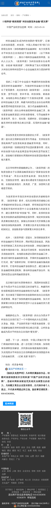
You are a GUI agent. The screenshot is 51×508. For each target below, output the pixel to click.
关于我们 (9, 490)
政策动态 (6, 439)
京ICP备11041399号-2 (40, 503)
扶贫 (9, 442)
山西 (32, 456)
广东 (18, 459)
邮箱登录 (26, 492)
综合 (40, 451)
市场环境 (32, 435)
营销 (33, 471)
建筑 (14, 451)
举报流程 (31, 497)
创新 (44, 471)
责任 (19, 471)
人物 (14, 471)
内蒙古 (5, 459)
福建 (42, 456)
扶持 (39, 471)
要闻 (4, 480)
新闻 (18, 15)
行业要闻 (6, 447)
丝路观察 (45, 480)
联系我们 (42, 490)
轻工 (19, 451)
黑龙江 (12, 459)
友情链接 (15, 492)
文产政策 (11, 480)
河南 (27, 456)
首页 (12, 15)
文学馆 (21, 483)
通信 (9, 451)
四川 (37, 456)
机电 (35, 451)
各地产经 (6, 456)
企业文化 (26, 471)
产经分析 (23, 439)
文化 (28, 447)
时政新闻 (23, 435)
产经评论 (14, 439)
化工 (24, 451)
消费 (33, 447)
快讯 (4, 442)
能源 (39, 447)
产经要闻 (25, 15)
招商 (22, 456)
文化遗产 (6, 483)
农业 (23, 447)
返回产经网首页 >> (17, 369)
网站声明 (31, 490)
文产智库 (20, 480)
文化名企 (36, 480)
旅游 (13, 447)
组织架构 (20, 490)
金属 (30, 451)
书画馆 (14, 483)
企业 (4, 471)
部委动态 (14, 435)
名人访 (28, 480)
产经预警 (32, 439)
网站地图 (37, 492)
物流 (4, 451)
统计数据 (41, 435)
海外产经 (41, 439)
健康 (44, 447)
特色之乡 (14, 456)
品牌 (4, 474)
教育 (18, 447)
